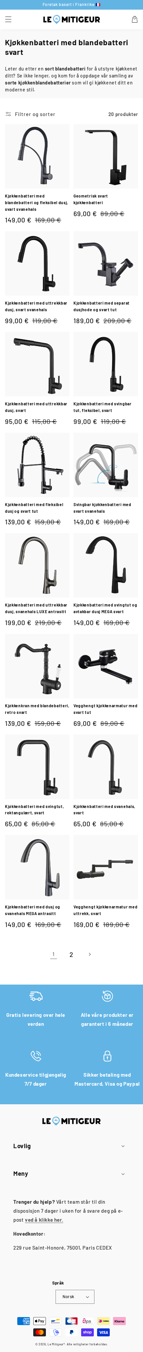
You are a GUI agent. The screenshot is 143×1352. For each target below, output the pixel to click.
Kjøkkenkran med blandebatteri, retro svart (37, 709)
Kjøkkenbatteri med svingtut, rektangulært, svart (34, 809)
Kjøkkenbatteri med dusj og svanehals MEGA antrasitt (32, 910)
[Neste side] (89, 954)
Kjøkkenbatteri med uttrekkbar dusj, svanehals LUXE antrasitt (36, 608)
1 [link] (54, 954)
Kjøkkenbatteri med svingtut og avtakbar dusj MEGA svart (105, 608)
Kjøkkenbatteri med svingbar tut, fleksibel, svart (102, 407)
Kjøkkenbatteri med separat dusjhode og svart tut (101, 306)
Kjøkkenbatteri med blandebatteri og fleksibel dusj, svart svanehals (36, 202)
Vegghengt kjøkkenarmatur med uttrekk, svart (105, 910)
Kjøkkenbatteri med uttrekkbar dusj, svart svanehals (36, 306)
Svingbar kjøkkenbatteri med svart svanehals (102, 507)
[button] (8, 19)
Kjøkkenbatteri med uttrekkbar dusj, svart (36, 407)
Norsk (68, 1296)
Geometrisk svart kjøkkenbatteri (90, 199)
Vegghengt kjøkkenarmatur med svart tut (105, 709)
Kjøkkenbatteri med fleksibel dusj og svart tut (34, 507)
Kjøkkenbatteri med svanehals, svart (104, 809)
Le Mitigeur (56, 1344)
